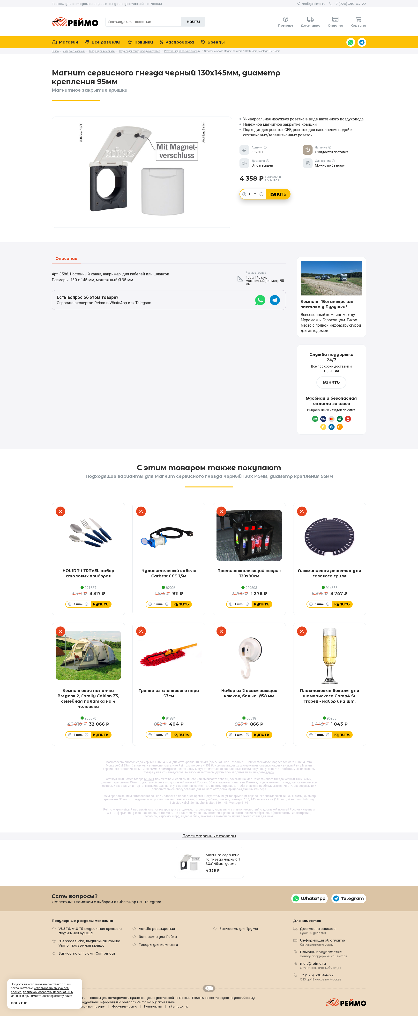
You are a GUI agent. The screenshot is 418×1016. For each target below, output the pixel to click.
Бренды (215, 42)
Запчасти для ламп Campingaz (87, 953)
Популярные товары (88, 1006)
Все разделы (105, 42)
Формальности (124, 1006)
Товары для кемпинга (158, 944)
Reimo (75, 22)
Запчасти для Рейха (158, 937)
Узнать (331, 382)
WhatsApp (350, 42)
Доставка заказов (318, 931)
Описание (66, 259)
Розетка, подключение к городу (268, 782)
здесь (270, 772)
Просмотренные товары (209, 836)
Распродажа (179, 42)
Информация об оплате (322, 942)
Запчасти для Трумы (238, 929)
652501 (149, 779)
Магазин (68, 42)
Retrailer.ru (209, 988)
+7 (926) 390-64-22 (350, 4)
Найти (193, 22)
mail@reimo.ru (313, 4)
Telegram (362, 42)
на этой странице (223, 786)
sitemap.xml (178, 1006)
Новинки (143, 42)
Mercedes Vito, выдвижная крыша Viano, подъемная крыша (89, 943)
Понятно (19, 1003)
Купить (277, 194)
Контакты (153, 1006)
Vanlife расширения (157, 929)
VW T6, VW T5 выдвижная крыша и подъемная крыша (90, 931)
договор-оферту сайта (57, 996)
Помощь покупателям (323, 954)
